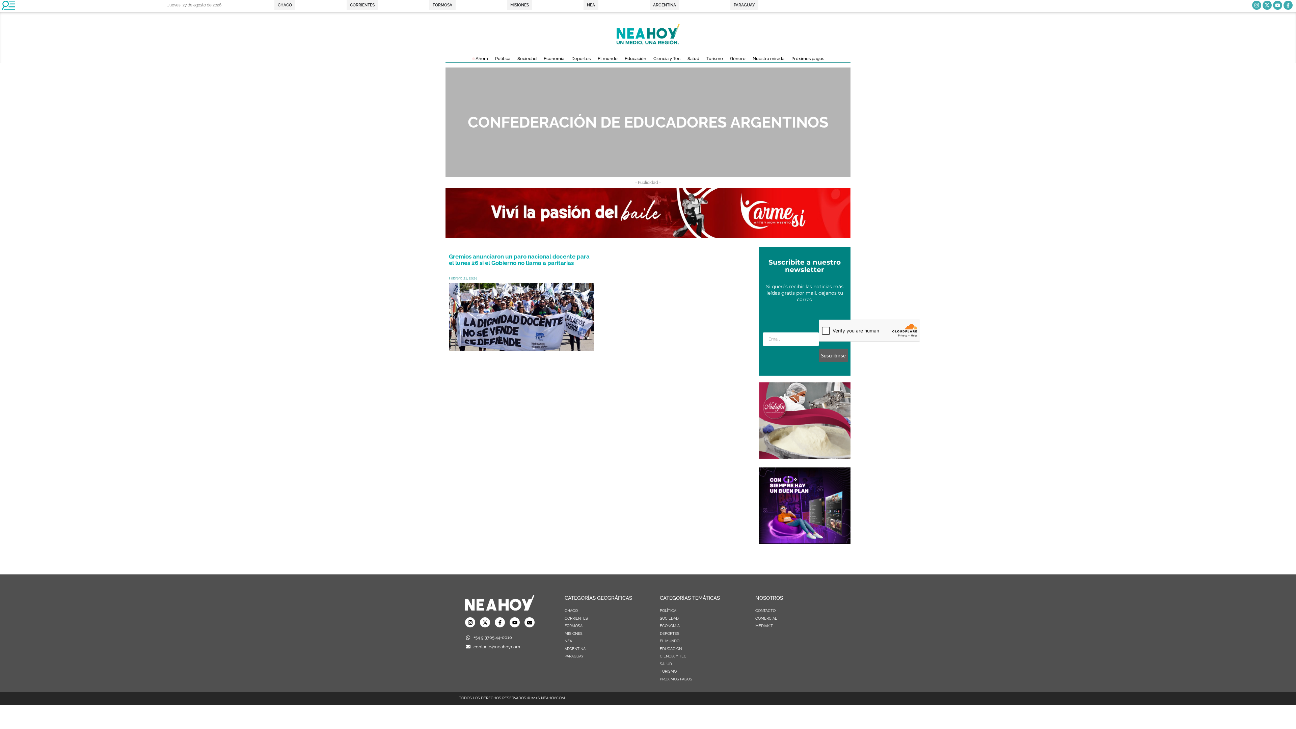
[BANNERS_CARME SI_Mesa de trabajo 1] (648, 236)
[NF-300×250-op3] (804, 456)
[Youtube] (1277, 5)
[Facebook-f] (1288, 5)
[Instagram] (1256, 5)
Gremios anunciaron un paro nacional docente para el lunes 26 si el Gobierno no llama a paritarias (519, 259)
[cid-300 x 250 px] (804, 541)
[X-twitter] (1267, 5)
